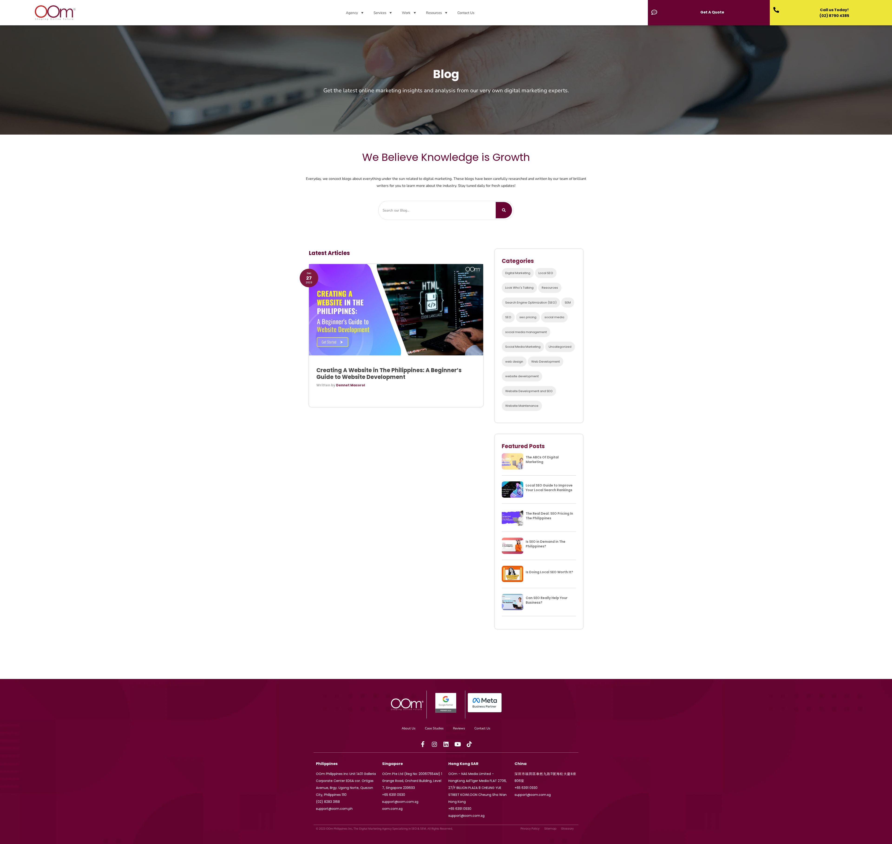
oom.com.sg (392, 808)
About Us (409, 728)
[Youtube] (457, 744)
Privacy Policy (530, 829)
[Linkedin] (446, 744)
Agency (352, 12)
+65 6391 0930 (393, 794)
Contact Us (465, 12)
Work (406, 12)
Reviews (459, 728)
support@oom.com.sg (400, 801)
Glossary (567, 829)
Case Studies (434, 728)
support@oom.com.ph (334, 808)
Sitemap (550, 829)
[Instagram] (434, 744)
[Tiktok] (469, 744)
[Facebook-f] (423, 744)
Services (380, 12)
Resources (434, 12)
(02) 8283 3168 (328, 801)
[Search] (504, 210)
